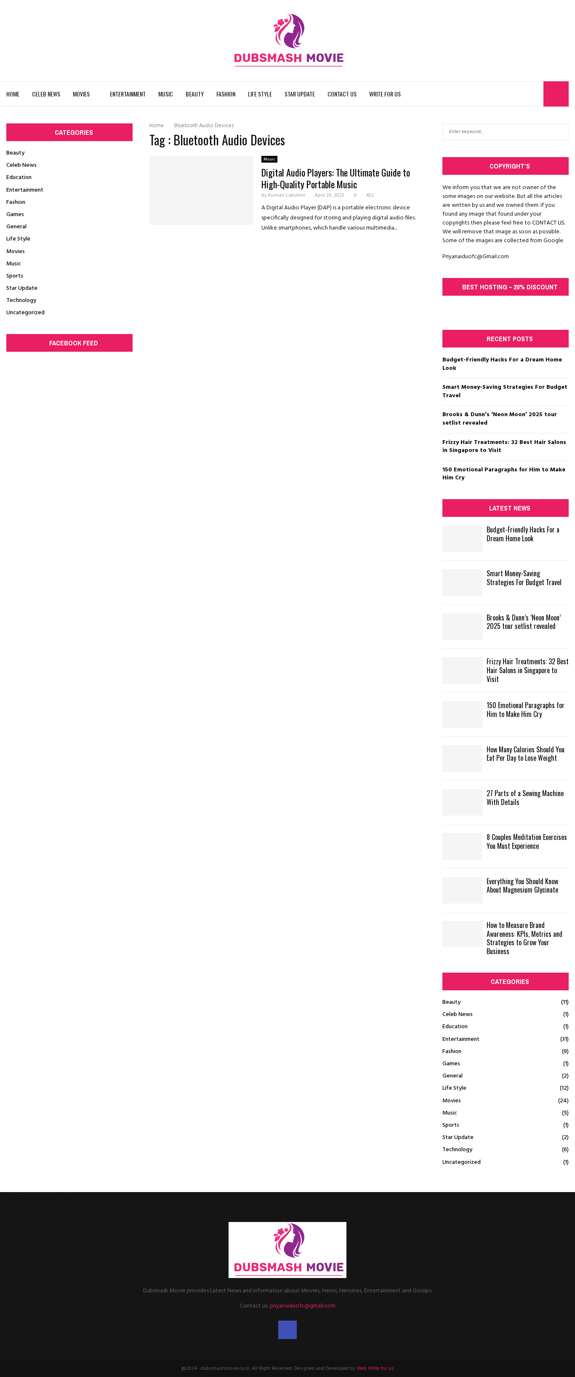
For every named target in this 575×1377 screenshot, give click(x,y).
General (16, 227)
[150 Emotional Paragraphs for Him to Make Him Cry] (462, 714)
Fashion (225, 93)
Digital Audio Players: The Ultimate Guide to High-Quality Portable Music (335, 178)
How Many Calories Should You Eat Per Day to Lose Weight (525, 753)
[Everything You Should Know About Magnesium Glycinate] (462, 890)
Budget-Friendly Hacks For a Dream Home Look (502, 364)
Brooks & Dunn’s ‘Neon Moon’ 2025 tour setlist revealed (499, 419)
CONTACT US (548, 223)
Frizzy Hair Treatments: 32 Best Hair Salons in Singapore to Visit (504, 447)
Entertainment (128, 93)
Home (12, 93)
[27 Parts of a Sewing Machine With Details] (462, 802)
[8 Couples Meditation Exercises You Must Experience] (462, 846)
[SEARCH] (560, 131)
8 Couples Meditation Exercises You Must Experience (527, 841)
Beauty (195, 93)
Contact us (342, 93)
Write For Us (385, 93)
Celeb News (46, 93)
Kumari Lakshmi (286, 195)
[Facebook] (534, 94)
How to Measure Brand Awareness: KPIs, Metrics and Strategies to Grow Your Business (524, 938)
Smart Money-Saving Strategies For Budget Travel (504, 391)
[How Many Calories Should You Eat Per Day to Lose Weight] (462, 758)
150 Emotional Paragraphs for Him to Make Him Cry (503, 474)
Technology (21, 300)
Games (15, 214)
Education (19, 177)
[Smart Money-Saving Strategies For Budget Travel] (462, 582)
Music (165, 93)
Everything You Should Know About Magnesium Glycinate (522, 885)
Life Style (260, 93)
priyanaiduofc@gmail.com (302, 1306)
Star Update (300, 93)
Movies (81, 93)
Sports (14, 276)
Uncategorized (25, 313)
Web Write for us (375, 1368)
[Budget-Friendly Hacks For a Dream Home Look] (462, 538)
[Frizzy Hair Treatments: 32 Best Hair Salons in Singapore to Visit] (462, 670)
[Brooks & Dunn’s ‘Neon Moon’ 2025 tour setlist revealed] (462, 626)
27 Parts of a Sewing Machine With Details (525, 797)
